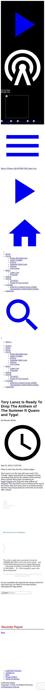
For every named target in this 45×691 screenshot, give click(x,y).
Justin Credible (16, 260)
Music (8, 270)
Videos (8, 277)
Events (8, 279)
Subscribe (10, 291)
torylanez (19, 574)
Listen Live (14, 273)
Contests (9, 285)
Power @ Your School (19, 283)
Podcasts (14, 275)
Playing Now (6, 123)
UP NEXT (14, 281)
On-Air (8, 256)
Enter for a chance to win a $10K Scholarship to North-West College (24, 288)
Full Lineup (14, 268)
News (8, 254)
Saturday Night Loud (18, 264)
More (3, 633)
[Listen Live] (22, 23)
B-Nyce (13, 262)
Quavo (9, 482)
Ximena (13, 266)
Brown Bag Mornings (18, 258)
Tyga (18, 482)
